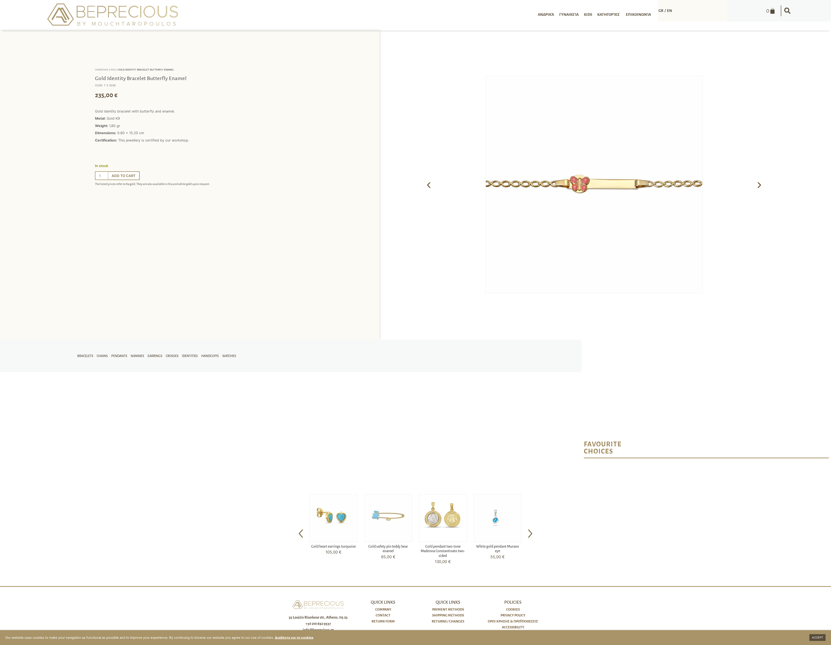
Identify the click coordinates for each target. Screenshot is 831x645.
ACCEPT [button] (817, 637)
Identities (190, 356)
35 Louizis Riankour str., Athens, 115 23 (318, 617)
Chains (102, 356)
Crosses (172, 356)
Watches (229, 356)
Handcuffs (210, 356)
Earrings (155, 356)
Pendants (119, 356)
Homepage (101, 69)
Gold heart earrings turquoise (333, 546)
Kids (113, 69)
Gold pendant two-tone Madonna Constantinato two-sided (443, 551)
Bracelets (85, 356)
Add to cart (124, 176)
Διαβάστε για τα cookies (294, 638)
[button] (787, 10)
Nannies (137, 356)
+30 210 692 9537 (318, 624)
